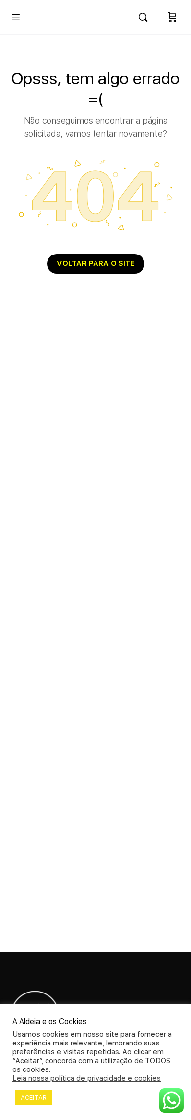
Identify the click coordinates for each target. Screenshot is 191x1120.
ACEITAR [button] (34, 1097)
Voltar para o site (96, 263)
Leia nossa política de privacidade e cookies (86, 1078)
